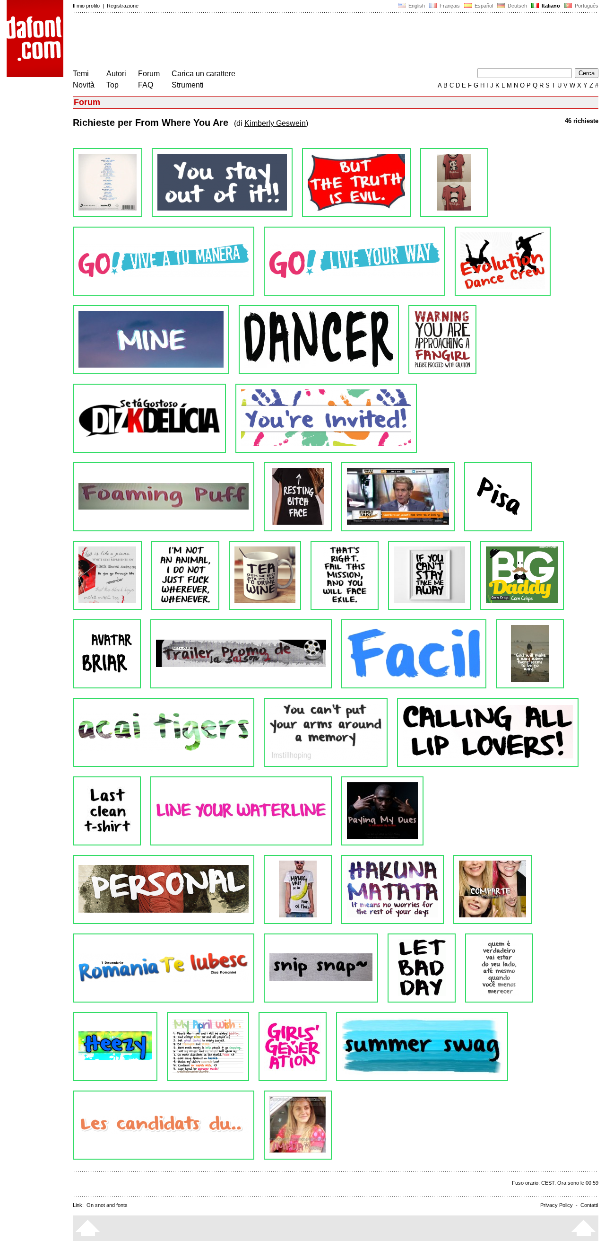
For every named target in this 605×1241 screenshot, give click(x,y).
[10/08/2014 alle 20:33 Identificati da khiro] (163, 732)
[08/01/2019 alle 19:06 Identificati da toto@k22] (151, 339)
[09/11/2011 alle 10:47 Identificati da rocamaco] (422, 1046)
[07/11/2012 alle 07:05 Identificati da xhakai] (321, 968)
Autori (116, 74)
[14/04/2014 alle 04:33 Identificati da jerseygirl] (488, 732)
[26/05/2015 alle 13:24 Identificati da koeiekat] (344, 575)
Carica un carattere (203, 74)
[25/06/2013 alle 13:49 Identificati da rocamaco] (163, 889)
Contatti (589, 1205)
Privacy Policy (556, 1205)
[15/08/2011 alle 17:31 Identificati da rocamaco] (163, 1125)
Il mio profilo (86, 6)
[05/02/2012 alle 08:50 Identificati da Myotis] (292, 1046)
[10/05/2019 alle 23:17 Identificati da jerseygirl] (356, 182)
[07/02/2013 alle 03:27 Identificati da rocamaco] (492, 889)
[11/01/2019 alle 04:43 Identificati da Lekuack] (503, 261)
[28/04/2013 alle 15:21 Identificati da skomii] (298, 889)
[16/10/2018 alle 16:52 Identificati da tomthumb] (319, 339)
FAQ (145, 85)
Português (585, 6)
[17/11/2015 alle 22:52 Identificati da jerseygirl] (498, 496)
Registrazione (122, 6)
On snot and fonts (107, 1205)
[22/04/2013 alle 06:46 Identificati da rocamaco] (392, 889)
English (416, 6)
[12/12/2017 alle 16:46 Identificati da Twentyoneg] (149, 418)
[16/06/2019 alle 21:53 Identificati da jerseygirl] (222, 182)
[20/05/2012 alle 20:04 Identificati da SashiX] (208, 1046)
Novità (84, 85)
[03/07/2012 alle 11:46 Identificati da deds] (115, 1046)
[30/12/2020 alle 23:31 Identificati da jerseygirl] (107, 182)
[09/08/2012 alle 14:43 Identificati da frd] (422, 968)
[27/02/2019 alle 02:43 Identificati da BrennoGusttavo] (163, 261)
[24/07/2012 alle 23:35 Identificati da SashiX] (499, 968)
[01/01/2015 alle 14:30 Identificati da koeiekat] (241, 653)
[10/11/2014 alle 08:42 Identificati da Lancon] (413, 653)
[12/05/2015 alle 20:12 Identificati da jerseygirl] (429, 575)
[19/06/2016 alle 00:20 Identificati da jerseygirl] (398, 496)
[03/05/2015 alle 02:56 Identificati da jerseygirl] (522, 575)
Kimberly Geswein (275, 123)
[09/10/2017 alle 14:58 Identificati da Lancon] (326, 418)
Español (483, 6)
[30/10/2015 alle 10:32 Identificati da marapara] (107, 575)
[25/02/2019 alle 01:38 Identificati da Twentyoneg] (354, 261)
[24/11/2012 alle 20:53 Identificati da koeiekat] (163, 968)
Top (112, 85)
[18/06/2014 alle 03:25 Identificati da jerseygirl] (326, 732)
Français (449, 6)
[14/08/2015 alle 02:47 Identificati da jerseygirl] (185, 575)
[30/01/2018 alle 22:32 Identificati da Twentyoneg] (442, 339)
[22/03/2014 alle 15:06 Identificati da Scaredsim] (107, 811)
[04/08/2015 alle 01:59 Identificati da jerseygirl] (265, 575)
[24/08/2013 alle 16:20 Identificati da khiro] (382, 811)
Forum (149, 74)
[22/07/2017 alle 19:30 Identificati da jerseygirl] (163, 496)
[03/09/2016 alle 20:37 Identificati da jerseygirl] (298, 496)
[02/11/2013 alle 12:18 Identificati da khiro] (241, 811)
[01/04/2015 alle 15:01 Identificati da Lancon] (107, 653)
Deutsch (516, 6)
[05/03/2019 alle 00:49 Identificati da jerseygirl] (454, 182)
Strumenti (188, 85)
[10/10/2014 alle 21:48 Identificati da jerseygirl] (530, 653)
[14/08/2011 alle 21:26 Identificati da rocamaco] (298, 1125)
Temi (81, 74)
